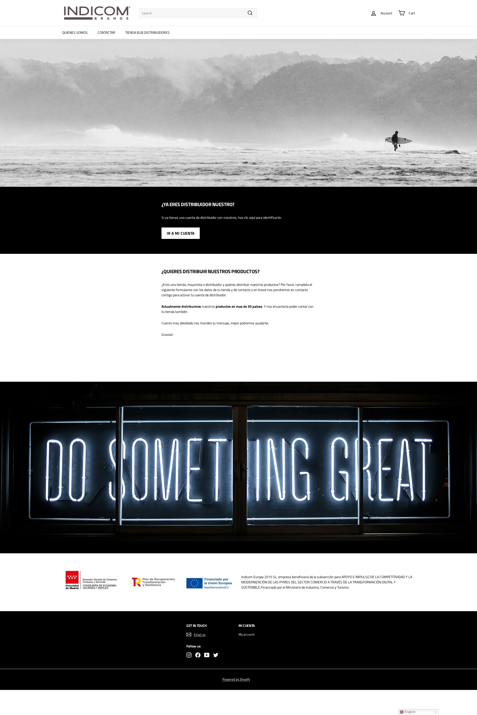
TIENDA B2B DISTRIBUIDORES (147, 32)
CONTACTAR (106, 32)
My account (246, 634)
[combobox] (198, 13)
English (409, 712)
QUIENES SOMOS (75, 32)
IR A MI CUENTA (181, 233)
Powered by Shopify (236, 679)
